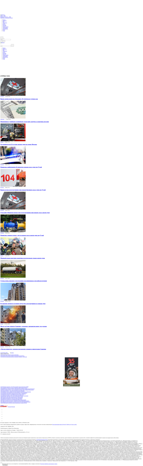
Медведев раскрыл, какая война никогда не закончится (12, 394)
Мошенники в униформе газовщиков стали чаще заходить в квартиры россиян (24, 121)
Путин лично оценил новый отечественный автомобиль (12, 355)
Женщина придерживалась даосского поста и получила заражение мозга (15, 401)
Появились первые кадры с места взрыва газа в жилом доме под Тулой (22, 235)
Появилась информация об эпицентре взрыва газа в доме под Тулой (21, 167)
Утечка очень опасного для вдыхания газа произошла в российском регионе (23, 281)
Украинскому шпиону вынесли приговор (9, 354)
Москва (1, 142)
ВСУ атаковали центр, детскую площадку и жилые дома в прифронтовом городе (17, 389)
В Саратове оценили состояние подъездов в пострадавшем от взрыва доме (22, 303)
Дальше (2, 405)
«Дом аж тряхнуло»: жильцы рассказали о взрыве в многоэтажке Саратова (23, 349)
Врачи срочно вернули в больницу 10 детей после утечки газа (19, 99)
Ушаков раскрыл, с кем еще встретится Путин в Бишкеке (12, 390)
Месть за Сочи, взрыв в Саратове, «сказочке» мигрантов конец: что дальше (23, 326)
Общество (2, 119)
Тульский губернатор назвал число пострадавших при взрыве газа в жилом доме (25, 212)
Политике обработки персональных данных (48, 463)
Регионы (2, 96)
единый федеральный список (41, 439)
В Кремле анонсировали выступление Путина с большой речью (13, 392)
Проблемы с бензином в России (6, 17)
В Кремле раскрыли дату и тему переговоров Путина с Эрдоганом (14, 395)
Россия (1, 323)
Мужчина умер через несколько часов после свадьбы (11, 396)
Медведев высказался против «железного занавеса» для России (13, 356)
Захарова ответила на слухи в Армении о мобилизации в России (13, 387)
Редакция (10, 406)
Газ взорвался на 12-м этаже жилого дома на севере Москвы (18, 144)
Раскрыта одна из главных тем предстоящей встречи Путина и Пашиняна (15, 391)
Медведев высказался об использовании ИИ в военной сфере (13, 399)
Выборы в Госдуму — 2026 (5, 16)
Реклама (13, 406)
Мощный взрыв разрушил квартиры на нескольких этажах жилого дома (22, 258)
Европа (1, 255)
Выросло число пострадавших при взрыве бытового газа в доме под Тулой (23, 190)
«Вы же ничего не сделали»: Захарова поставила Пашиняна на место (14, 400)
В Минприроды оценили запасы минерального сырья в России (13, 402)
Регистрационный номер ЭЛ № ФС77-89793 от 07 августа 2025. (64, 424)
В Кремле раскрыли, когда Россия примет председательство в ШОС (14, 386)
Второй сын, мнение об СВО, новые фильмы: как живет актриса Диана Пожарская (17, 388)
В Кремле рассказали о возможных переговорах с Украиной (13, 393)
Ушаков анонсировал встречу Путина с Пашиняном (11, 397)
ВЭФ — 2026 (3, 15)
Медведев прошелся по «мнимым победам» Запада (11, 398)
